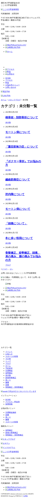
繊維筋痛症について (17, 179)
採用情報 (9, 404)
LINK (25, 496)
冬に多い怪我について (19, 238)
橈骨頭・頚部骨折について (21, 117)
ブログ (8, 265)
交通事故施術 (10, 412)
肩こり (8, 380)
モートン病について (17, 132)
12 (11, 269)
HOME (8, 78)
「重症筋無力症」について (21, 146)
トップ (8, 361)
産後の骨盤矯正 (11, 433)
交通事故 (9, 371)
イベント (9, 352)
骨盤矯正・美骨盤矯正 (14, 387)
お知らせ (9, 354)
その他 (8, 359)
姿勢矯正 (9, 373)
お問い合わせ (10, 87)
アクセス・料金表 (12, 402)
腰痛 (7, 382)
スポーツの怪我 (11, 356)
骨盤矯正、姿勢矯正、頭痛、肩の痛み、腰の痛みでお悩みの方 (23, 256)
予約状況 (9, 368)
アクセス (9, 80)
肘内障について (15, 194)
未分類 (8, 122)
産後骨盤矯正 (10, 378)
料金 (7, 83)
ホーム (8, 366)
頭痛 (7, 385)
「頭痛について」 (16, 223)
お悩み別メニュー (12, 85)
